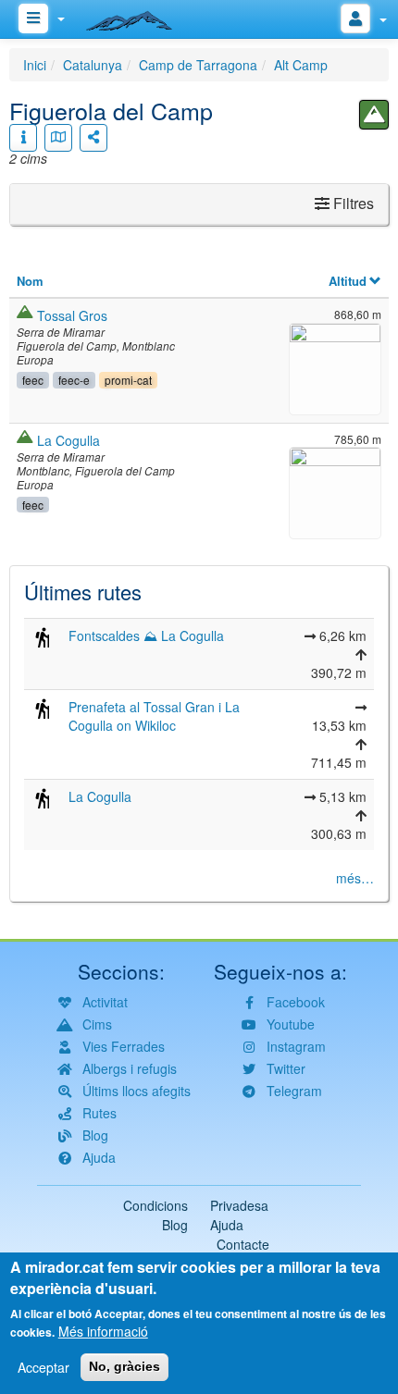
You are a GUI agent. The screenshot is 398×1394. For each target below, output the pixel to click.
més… (355, 878)
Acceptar (43, 1367)
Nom (30, 281)
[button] (335, 367)
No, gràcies (124, 1366)
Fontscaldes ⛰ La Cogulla (146, 635)
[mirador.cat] (139, 16)
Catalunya (92, 65)
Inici (34, 65)
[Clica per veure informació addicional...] (23, 138)
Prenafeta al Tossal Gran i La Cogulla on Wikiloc (154, 715)
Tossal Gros (72, 315)
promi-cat (128, 380)
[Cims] (374, 115)
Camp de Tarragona (198, 65)
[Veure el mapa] (58, 138)
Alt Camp (301, 65)
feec (33, 380)
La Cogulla (68, 440)
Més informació (103, 1331)
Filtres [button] (352, 203)
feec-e (74, 380)
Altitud (348, 281)
